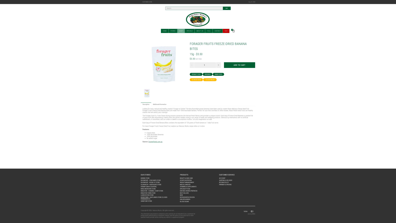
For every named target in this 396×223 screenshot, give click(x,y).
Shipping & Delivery (225, 180)
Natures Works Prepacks (188, 191)
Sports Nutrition (186, 180)
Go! (227, 8)
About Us (200, 31)
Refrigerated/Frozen (187, 197)
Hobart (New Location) (149, 187)
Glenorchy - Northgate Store (151, 185)
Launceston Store (147, 195)
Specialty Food (196, 74)
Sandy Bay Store (146, 201)
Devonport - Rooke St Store (150, 182)
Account (222, 178)
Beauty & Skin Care (186, 178)
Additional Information (159, 104)
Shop (181, 31)
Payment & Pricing (225, 185)
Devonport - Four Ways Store (151, 180)
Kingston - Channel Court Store (152, 191)
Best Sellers (184, 193)
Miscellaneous (185, 185)
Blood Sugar (184, 201)
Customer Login (147, 2)
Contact (218, 31)
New (226, 31)
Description (146, 104)
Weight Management (187, 182)
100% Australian (209, 79)
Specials (190, 31)
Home (165, 31)
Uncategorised (185, 199)
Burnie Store (145, 178)
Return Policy (224, 182)
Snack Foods (218, 74)
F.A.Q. (209, 31)
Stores (173, 31)
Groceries (207, 74)
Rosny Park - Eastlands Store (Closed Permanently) (154, 198)
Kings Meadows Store (148, 189)
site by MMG (251, 214)
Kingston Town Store (148, 193)
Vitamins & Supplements (188, 187)
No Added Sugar (196, 79)
